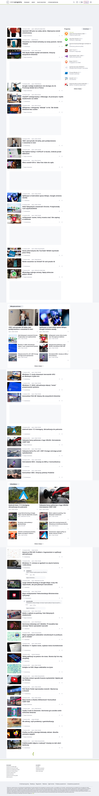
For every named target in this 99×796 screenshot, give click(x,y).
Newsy (33, 2)
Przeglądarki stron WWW (75, 62)
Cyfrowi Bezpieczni (53, 2)
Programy (26, 2)
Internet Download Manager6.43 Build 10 (80, 43)
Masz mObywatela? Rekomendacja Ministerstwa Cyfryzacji (40, 594)
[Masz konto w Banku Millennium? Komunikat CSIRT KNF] (14, 701)
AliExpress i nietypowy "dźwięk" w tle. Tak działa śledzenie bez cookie (40, 108)
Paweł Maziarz (35, 39)
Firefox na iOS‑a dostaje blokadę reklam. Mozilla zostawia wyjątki (40, 733)
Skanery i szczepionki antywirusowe (77, 85)
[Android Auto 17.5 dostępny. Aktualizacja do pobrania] (14, 430)
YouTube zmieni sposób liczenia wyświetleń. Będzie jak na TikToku (42, 679)
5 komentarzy (27, 379)
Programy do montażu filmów (11, 771)
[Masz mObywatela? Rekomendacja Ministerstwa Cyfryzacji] (14, 595)
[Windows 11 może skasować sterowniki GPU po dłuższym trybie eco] (14, 375)
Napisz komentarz (28, 35)
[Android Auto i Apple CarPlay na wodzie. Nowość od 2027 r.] (43, 535)
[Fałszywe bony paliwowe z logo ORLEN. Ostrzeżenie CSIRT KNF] (43, 348)
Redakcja (32, 784)
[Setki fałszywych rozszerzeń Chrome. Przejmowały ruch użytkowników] (14, 208)
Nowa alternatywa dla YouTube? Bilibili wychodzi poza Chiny (40, 252)
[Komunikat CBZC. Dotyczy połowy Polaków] (14, 474)
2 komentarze (27, 46)
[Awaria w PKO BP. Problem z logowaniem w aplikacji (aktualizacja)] (14, 553)
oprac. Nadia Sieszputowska (38, 248)
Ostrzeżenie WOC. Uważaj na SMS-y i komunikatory (58, 354)
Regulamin (38, 784)
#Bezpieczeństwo (15, 306)
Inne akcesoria (72, 79)
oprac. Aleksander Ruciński (24, 516)
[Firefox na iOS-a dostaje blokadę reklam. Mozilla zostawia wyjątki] (14, 733)
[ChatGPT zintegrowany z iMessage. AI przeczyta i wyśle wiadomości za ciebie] (14, 98)
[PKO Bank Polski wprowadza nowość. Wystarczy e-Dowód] (14, 690)
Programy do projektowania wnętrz (13, 769)
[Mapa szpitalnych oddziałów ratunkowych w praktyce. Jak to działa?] (14, 636)
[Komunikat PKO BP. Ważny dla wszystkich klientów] (14, 397)
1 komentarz (26, 200)
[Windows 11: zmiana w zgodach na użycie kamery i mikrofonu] (14, 564)
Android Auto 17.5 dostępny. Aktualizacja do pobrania (42, 429)
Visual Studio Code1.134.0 (76, 55)
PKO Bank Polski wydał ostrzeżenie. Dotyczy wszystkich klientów (38, 53)
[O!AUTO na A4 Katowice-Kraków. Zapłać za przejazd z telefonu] (13, 535)
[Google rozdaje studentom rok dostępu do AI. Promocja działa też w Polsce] (14, 87)
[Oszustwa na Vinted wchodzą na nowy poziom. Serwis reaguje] (14, 43)
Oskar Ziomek (35, 550)
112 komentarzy (27, 598)
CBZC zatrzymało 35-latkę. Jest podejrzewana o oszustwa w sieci (21, 328)
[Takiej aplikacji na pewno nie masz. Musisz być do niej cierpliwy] (14, 658)
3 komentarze (27, 255)
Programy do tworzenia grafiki (12, 775)
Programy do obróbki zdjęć (11, 766)
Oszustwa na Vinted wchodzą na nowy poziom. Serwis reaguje (42, 43)
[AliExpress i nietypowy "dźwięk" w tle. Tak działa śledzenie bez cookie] (14, 109)
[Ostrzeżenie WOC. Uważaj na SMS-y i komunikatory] (43, 357)
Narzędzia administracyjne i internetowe (78, 68)
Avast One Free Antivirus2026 (77, 33)
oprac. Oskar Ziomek (36, 50)
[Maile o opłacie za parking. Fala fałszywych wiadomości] (43, 516)
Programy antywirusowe (74, 35)
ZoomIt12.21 (72, 78)
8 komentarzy (27, 567)
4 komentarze (27, 211)
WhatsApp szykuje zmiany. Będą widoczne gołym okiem (37, 273)
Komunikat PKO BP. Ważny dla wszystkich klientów (41, 396)
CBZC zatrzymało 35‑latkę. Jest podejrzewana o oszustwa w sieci (39, 142)
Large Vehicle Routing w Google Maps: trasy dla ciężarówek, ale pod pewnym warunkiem (27, 513)
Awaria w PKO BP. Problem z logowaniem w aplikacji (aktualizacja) (41, 553)
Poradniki (37, 766)
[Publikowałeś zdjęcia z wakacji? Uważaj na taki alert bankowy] (14, 744)
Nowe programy (9, 777)
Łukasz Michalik (21, 525)
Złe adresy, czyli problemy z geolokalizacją (25, 523)
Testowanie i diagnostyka (75, 40)
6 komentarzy (27, 145)
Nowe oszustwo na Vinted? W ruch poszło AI (38, 261)
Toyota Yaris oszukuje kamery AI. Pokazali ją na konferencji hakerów (58, 523)
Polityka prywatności (60, 784)
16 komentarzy (27, 222)
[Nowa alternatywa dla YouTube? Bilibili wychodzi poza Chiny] (14, 252)
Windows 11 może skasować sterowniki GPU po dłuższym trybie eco (38, 375)
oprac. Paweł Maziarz (36, 83)
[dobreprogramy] (17, 2)
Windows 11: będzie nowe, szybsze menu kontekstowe (42, 646)
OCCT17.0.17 (72, 50)
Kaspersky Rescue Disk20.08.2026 (78, 83)
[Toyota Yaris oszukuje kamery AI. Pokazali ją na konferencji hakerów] (43, 526)
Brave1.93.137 (73, 61)
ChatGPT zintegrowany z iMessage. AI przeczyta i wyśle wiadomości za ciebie (42, 98)
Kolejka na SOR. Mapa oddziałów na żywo (37, 667)
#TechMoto (13, 484)
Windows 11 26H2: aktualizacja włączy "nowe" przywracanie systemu (28, 345)
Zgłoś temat (51, 784)
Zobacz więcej (38, 366)
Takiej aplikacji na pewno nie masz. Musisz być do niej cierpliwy (42, 657)
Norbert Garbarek (36, 654)
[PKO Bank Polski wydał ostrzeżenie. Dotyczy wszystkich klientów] (14, 54)
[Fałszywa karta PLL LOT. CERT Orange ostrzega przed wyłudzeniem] (13, 357)
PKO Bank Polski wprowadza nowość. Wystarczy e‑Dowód (40, 690)
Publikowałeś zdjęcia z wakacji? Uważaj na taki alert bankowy (41, 744)
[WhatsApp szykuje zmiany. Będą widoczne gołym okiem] (14, 273)
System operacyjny (39, 771)
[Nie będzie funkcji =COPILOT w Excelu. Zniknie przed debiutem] (14, 153)
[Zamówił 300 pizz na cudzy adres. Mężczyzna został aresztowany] (14, 32)
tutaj (33, 793)
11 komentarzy (27, 693)
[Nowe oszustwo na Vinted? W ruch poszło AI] (14, 263)
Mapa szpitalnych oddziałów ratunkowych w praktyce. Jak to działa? (42, 636)
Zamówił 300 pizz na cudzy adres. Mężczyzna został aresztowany (41, 32)
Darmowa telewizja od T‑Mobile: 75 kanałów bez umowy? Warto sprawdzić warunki (40, 625)
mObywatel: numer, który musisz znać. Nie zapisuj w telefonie (41, 218)
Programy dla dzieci (10, 774)
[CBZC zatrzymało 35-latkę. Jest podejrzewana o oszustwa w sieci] (14, 142)
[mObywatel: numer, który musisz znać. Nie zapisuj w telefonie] (14, 219)
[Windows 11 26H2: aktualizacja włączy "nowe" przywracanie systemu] (13, 348)
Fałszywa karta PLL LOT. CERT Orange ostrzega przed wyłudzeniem (28, 354)
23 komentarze (27, 477)
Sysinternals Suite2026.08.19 (76, 67)
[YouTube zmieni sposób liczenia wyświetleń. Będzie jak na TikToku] (14, 679)
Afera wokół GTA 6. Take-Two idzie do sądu (38, 162)
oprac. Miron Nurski (36, 94)
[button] (91, 2)
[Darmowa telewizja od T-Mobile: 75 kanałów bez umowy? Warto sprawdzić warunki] (14, 625)
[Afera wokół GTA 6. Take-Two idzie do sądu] (14, 164)
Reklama (45, 784)
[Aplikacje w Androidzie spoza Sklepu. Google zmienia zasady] (14, 197)
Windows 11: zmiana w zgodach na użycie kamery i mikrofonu (40, 564)
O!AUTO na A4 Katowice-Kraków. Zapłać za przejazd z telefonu (27, 532)
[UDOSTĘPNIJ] (62, 35)
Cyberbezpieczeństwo (40, 769)
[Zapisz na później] (59, 35)
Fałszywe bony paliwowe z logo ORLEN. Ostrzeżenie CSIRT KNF (57, 345)
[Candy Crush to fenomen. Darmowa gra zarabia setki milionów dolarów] (14, 712)
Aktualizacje (86, 29)
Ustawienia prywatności (73, 784)
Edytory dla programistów (75, 57)
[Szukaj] (74, 2)
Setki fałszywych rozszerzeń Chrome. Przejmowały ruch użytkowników (41, 207)
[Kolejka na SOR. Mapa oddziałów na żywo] (14, 668)
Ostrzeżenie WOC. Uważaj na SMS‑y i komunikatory (41, 462)
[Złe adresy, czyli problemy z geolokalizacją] (13, 526)
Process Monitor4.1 (74, 72)
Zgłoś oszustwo (41, 2)
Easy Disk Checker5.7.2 (75, 38)
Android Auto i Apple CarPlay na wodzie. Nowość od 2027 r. (57, 532)
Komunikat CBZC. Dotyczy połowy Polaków (38, 473)
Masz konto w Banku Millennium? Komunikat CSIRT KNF (39, 701)
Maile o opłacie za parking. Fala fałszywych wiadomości (57, 513)
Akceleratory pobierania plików (76, 46)
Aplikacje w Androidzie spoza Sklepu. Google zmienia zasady (42, 197)
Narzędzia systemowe (74, 73)
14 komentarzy (27, 650)
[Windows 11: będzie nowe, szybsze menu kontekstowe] (14, 647)
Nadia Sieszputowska (36, 632)
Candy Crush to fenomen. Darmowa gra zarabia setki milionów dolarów (41, 711)
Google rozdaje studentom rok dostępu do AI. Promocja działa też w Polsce (39, 87)
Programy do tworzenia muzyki (12, 768)
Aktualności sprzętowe (40, 768)
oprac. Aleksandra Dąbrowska (38, 29)
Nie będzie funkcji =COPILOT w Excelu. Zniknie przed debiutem (41, 152)
